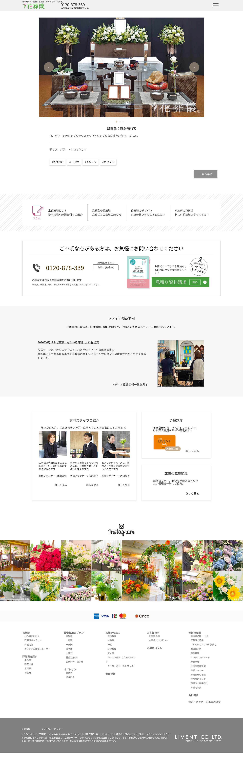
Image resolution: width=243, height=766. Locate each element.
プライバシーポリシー (52, 728)
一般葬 (69, 640)
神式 (110, 644)
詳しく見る (61, 484)
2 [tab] (120, 122)
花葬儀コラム (154, 648)
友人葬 (111, 653)
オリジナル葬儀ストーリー (37, 648)
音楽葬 (69, 672)
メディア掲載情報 (121, 318)
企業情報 (25, 728)
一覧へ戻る (205, 174)
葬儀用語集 (196, 687)
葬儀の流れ (196, 648)
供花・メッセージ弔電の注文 (204, 701)
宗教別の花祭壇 (101, 210)
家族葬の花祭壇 (184, 210)
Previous (49, 67)
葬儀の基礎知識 (198, 666)
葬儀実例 (28, 644)
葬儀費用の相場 (198, 674)
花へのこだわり (32, 635)
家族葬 (69, 635)
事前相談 (195, 653)
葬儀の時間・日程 (199, 635)
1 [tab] (116, 122)
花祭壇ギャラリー (33, 640)
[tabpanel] (121, 67)
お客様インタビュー (158, 640)
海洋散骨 (70, 676)
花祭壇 (26, 632)
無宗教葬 (112, 635)
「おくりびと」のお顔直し (203, 644)
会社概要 (193, 695)
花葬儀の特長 (197, 640)
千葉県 (27, 668)
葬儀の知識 (194, 632)
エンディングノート (200, 657)
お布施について (198, 678)
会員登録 (110, 673)
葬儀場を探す (29, 656)
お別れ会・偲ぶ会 (74, 661)
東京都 (27, 659)
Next (194, 67)
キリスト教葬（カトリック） (122, 666)
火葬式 (69, 653)
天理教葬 (112, 648)
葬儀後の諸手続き (199, 683)
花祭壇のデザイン (141, 210)
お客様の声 (153, 632)
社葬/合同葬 (72, 657)
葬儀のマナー (197, 670)
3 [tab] (123, 122)
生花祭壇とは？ (57, 210)
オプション (70, 669)
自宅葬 (69, 648)
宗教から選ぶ (112, 632)
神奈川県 (28, 664)
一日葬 (69, 644)
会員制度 (195, 661)
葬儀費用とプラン (74, 632)
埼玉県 (27, 672)
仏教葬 (111, 640)
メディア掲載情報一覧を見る (130, 384)
